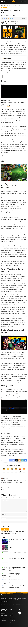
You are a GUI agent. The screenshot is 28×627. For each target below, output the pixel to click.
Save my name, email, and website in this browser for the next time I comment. (14, 525)
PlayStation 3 (17, 280)
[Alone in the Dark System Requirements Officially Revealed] (5, 575)
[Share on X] (6, 19)
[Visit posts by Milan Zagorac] (2, 478)
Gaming (10, 542)
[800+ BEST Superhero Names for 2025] (5, 553)
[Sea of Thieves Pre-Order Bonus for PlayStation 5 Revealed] (5, 587)
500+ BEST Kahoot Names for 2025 (16, 558)
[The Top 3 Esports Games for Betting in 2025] (5, 541)
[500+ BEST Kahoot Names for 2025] (5, 560)
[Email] (9, 19)
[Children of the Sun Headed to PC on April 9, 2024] (5, 581)
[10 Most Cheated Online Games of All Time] (5, 547)
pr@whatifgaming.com (19, 604)
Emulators (4, 7)
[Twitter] (19, 613)
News (10, 570)
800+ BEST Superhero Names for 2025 (17, 552)
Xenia (8, 106)
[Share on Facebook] (4, 19)
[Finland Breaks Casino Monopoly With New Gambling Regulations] (5, 569)
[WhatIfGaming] (14, 2)
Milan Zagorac (7, 21)
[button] (2, 2)
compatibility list (11, 150)
